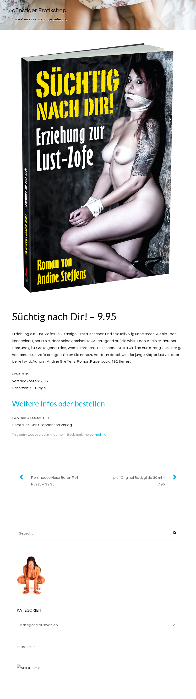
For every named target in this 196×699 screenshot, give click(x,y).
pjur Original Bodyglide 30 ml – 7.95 (139, 481)
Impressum (26, 647)
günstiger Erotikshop (39, 10)
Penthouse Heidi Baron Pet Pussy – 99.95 (54, 481)
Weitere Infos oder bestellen (58, 403)
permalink (97, 434)
